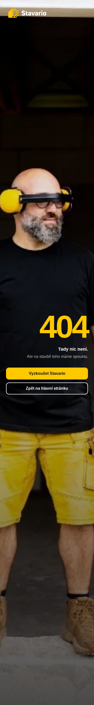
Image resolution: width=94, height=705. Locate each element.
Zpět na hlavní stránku (47, 388)
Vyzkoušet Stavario (47, 373)
